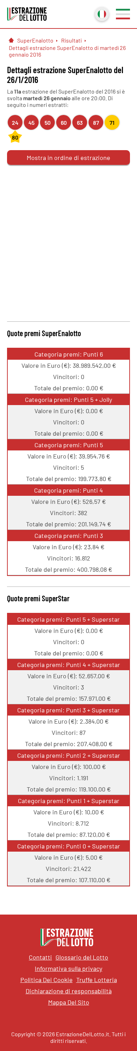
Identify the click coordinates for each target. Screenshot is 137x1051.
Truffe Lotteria (96, 979)
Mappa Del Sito (68, 1002)
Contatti (40, 957)
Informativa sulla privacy (68, 968)
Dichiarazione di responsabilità (69, 991)
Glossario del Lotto (82, 957)
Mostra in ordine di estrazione (68, 157)
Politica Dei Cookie (46, 979)
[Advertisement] (68, 242)
